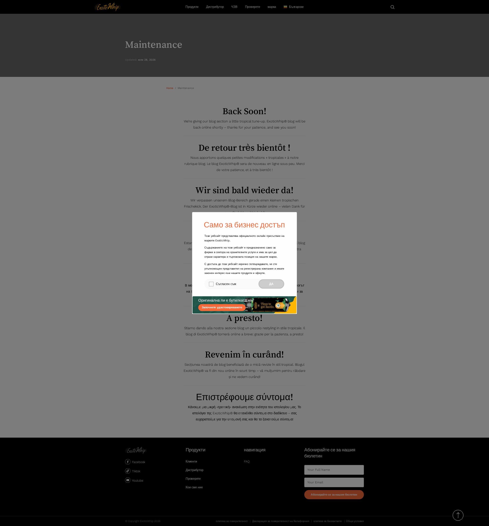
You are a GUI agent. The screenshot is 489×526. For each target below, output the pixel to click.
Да (271, 284)
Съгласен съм (226, 284)
